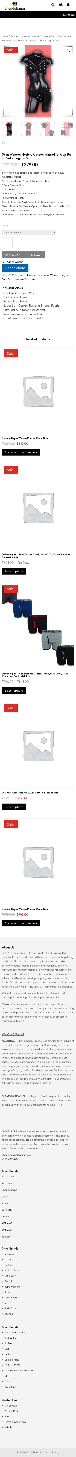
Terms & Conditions (15, 1421)
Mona (7, 1259)
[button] (66, 14)
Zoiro (7, 1381)
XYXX (5, 1203)
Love (32, 279)
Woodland (10, 1386)
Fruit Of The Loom (14, 1332)
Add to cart (29, 452)
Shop (7, 1416)
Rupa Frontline (12, 1286)
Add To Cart (13, 254)
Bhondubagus (9, 1189)
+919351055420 (10, 1159)
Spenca (8, 1313)
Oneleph (7, 1209)
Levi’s (7, 1354)
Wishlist (8, 1427)
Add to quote (15, 268)
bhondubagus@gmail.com (16, 1154)
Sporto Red (10, 1297)
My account (11, 1405)
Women (14, 36)
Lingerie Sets (49, 36)
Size (5, 225)
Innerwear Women (30, 36)
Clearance (31, 274)
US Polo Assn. (11, 1359)
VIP (6, 1375)
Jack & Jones (11, 1337)
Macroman (10, 1253)
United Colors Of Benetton (19, 1370)
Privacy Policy (12, 1410)
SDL (6, 1302)
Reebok (8, 1281)
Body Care (10, 1308)
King (6, 1348)
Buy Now (34, 254)
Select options (14, 571)
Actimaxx (7, 1183)
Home (5, 36)
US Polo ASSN (12, 1365)
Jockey (6, 1216)
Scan (10, 279)
